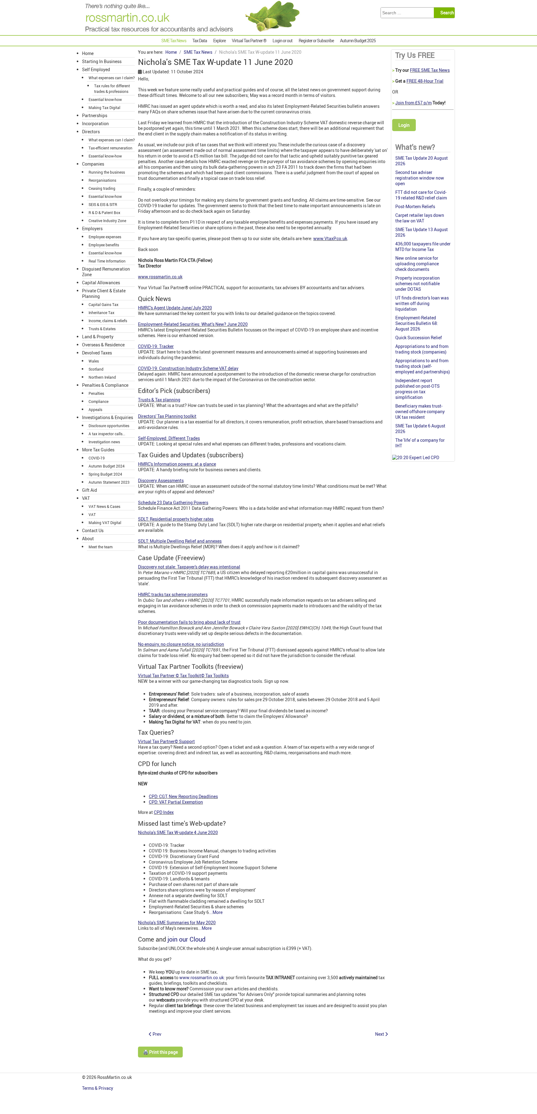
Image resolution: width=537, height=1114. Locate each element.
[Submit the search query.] (446, 12)
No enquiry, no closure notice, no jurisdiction (181, 644)
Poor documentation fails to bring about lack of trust (189, 622)
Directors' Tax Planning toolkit (167, 416)
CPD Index (164, 812)
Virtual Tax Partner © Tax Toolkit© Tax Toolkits (183, 675)
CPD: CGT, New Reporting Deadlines (183, 796)
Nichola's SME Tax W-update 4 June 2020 (178, 832)
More (207, 928)
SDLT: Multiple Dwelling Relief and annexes (180, 541)
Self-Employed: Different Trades (169, 438)
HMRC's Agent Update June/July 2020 (175, 308)
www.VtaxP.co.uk (330, 238)
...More (216, 912)
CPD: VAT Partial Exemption (176, 802)
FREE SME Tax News (430, 70)
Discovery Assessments (161, 480)
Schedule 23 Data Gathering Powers (173, 502)
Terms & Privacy (98, 1088)
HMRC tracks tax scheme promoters (173, 594)
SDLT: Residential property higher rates (175, 519)
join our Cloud (186, 939)
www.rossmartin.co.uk (160, 277)
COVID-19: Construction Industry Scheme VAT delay (188, 368)
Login (404, 125)
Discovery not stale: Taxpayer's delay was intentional (189, 567)
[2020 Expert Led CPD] (415, 457)
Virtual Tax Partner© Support (166, 741)
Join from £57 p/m (413, 103)
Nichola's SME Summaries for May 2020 (177, 922)
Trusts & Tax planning (159, 400)
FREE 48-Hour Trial (424, 81)
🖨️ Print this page (160, 1052)
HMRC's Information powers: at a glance (177, 464)
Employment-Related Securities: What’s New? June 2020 (193, 324)
